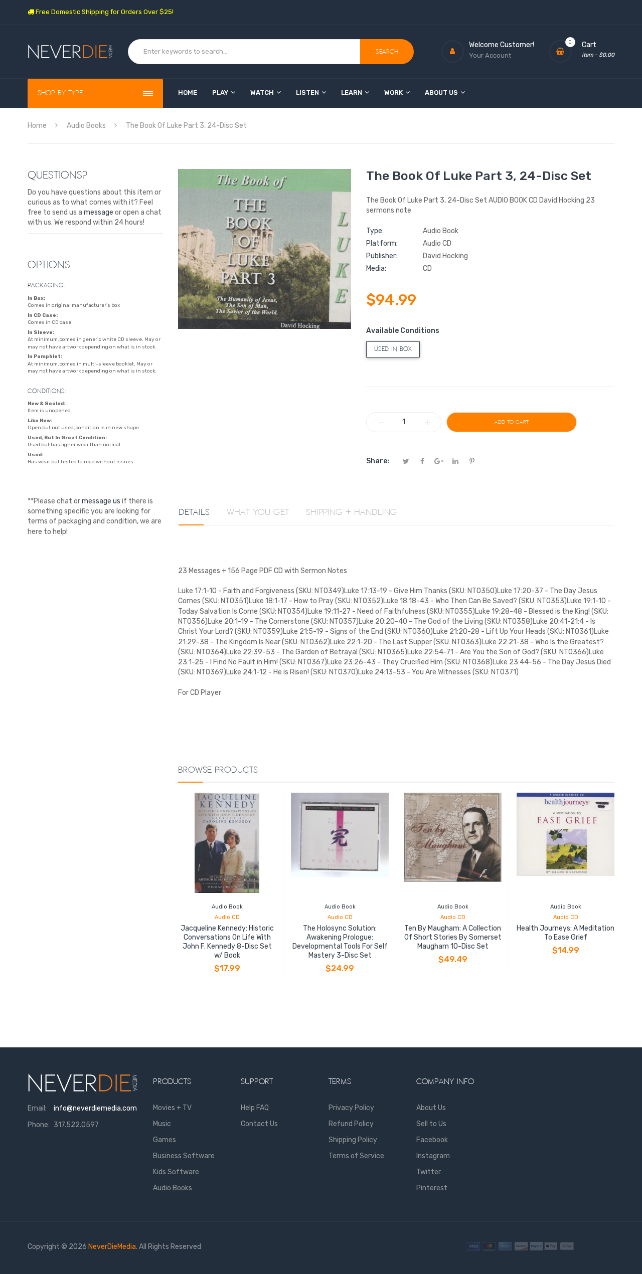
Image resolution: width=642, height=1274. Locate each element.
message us (101, 501)
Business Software (184, 1156)
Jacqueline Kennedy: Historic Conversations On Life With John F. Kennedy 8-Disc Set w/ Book (227, 942)
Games (164, 1140)
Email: (37, 1108)
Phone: (39, 1125)
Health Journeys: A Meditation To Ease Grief (565, 933)
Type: (375, 231)
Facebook (432, 1140)
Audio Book (227, 906)
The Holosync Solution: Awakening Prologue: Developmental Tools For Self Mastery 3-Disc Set (340, 942)
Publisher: (381, 256)
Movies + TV (172, 1108)
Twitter (428, 1172)
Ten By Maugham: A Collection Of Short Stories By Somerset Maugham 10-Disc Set (453, 937)
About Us (431, 1108)
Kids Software (176, 1172)
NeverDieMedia (112, 1246)
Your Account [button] (490, 55)
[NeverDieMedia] (70, 52)
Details (194, 512)
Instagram (433, 1156)
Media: (376, 268)
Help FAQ (255, 1108)
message (98, 212)
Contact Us (259, 1124)
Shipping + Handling (351, 512)
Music (162, 1124)
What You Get (258, 512)
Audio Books (172, 1188)
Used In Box (393, 349)
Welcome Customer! (501, 45)
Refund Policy (351, 1124)
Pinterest (431, 1188)
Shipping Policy (353, 1140)
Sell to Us (431, 1124)
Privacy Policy (351, 1108)
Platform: (382, 243)
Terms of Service (356, 1156)
